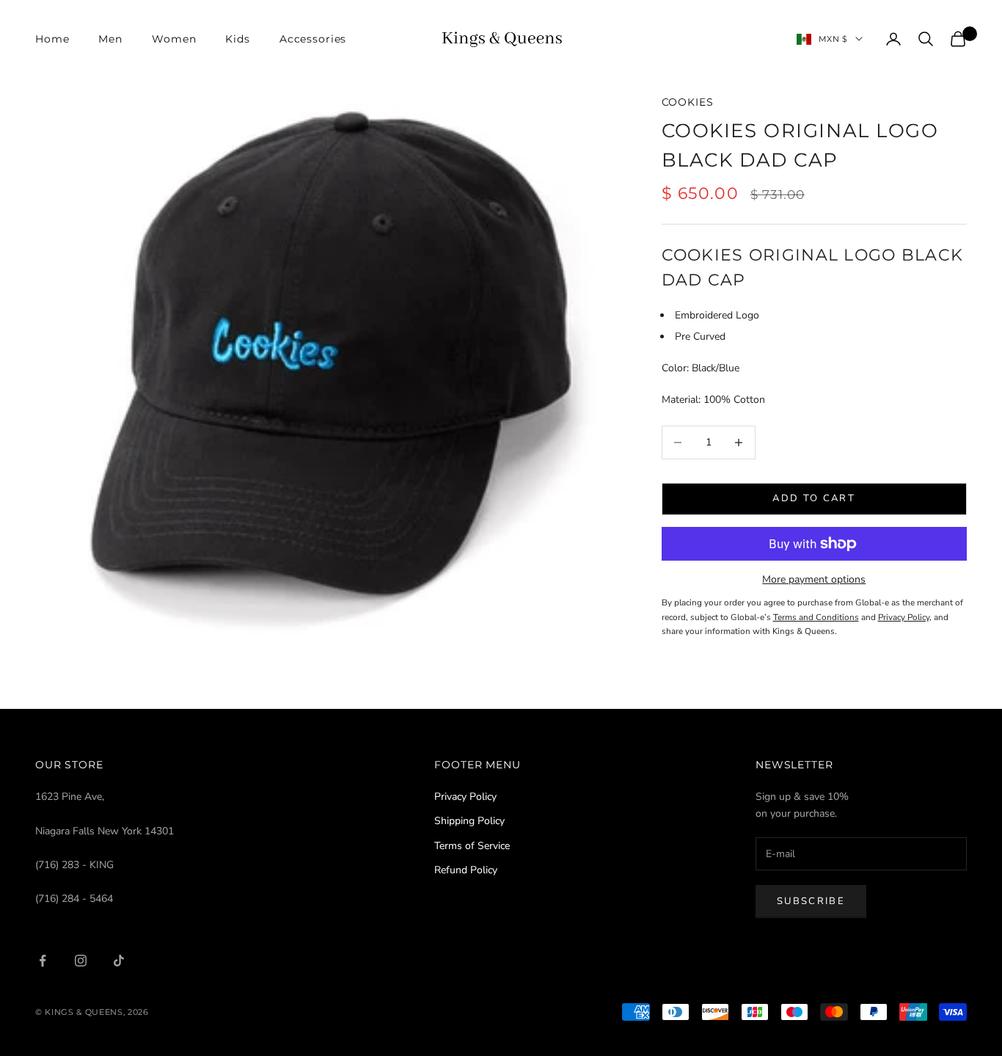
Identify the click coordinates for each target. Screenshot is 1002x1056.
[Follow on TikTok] (118, 960)
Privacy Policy (465, 797)
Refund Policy (465, 870)
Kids (237, 38)
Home (52, 38)
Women (174, 38)
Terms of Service (472, 846)
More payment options (814, 579)
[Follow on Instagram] (80, 960)
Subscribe (811, 901)
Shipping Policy (469, 821)
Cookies (688, 102)
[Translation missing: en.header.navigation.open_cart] (958, 39)
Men (110, 38)
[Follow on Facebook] (42, 960)
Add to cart (813, 498)
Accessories (313, 38)
